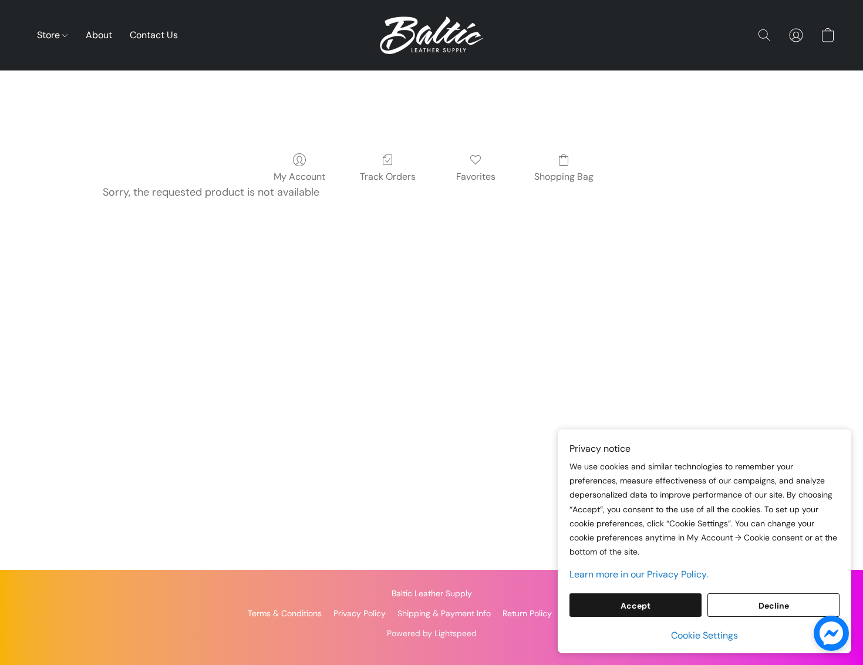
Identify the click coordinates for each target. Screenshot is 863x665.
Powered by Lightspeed (432, 633)
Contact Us (154, 35)
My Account (299, 176)
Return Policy (527, 613)
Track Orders (388, 176)
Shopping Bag (564, 176)
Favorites (475, 176)
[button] (431, 35)
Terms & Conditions (285, 613)
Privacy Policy (359, 613)
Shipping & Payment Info (444, 613)
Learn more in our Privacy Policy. (638, 574)
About (99, 35)
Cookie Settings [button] (704, 635)
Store (49, 35)
